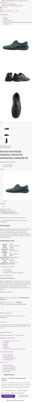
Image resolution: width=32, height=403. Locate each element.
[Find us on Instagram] (3, 308)
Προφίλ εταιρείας (8, 365)
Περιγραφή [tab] (5, 225)
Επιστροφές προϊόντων (9, 358)
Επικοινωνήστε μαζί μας (10, 370)
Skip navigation (4, 14)
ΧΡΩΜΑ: (2, 169)
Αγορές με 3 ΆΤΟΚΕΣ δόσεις (8, 4)
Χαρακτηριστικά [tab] (7, 241)
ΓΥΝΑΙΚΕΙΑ (6, 342)
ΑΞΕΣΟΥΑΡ (6, 347)
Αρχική (5, 17)
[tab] (7, 264)
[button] (16, 400)
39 (4, 206)
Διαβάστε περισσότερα (23, 387)
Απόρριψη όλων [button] (23, 396)
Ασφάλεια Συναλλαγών (9, 367)
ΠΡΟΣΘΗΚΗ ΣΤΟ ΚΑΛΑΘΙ (8, 213)
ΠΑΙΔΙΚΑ (5, 346)
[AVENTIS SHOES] (16, 7)
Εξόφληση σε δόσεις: (5, 209)
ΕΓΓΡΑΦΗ (19, 302)
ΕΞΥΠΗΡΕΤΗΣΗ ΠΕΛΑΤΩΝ (6, 352)
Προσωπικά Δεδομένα (9, 368)
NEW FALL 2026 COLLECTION (11, 341)
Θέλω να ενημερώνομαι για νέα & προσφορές (13, 304)
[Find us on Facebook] (3, 307)
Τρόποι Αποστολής (8, 356)
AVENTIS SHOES (4, 362)
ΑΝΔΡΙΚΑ (5, 344)
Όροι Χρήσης (6, 371)
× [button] (30, 377)
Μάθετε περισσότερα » (6, 275)
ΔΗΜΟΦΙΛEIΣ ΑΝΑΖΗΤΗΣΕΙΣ (7, 338)
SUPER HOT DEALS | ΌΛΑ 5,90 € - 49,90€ (14, 349)
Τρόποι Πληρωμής (8, 354)
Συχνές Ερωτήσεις (8, 359)
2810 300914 (3, 322)
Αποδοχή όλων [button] (8, 396)
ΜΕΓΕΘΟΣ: (3, 203)
